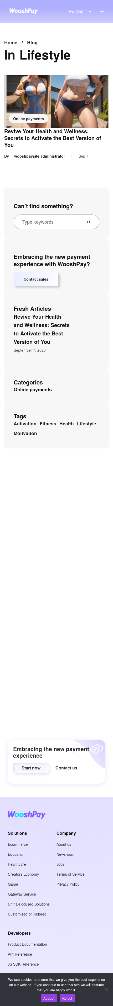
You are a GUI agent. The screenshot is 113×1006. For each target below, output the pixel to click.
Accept (49, 998)
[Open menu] (102, 11)
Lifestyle (86, 423)
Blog (32, 42)
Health (66, 423)
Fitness (48, 423)
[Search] (90, 222)
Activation (25, 423)
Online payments (28, 118)
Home (10, 42)
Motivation (25, 433)
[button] (31, 768)
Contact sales (36, 279)
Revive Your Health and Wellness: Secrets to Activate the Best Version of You (52, 138)
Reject (67, 998)
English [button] (76, 11)
